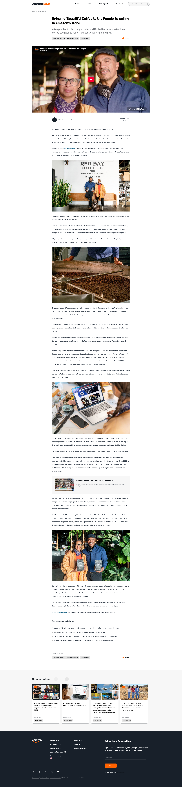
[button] (80, 4)
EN (53, 758)
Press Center (54, 744)
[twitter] (47, 772)
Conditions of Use (44, 778)
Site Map (77, 744)
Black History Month (72, 38)
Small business (42, 11)
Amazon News (54, 741)
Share (127, 38)
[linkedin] (53, 772)
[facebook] (34, 772)
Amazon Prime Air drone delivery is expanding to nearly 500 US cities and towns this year (86, 628)
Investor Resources (57, 752)
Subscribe (118, 4)
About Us (89, 4)
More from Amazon (80, 748)
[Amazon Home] (41, 4)
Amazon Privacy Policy (55, 778)
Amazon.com (54, 748)
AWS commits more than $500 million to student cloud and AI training (79, 632)
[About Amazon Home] (37, 741)
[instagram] (40, 772)
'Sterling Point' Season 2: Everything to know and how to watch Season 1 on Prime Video (86, 636)
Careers (77, 741)
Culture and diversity (59, 38)
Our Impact (103, 4)
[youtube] (59, 772)
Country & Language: (56, 756)
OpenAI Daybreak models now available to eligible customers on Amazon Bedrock (83, 640)
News (77, 4)
